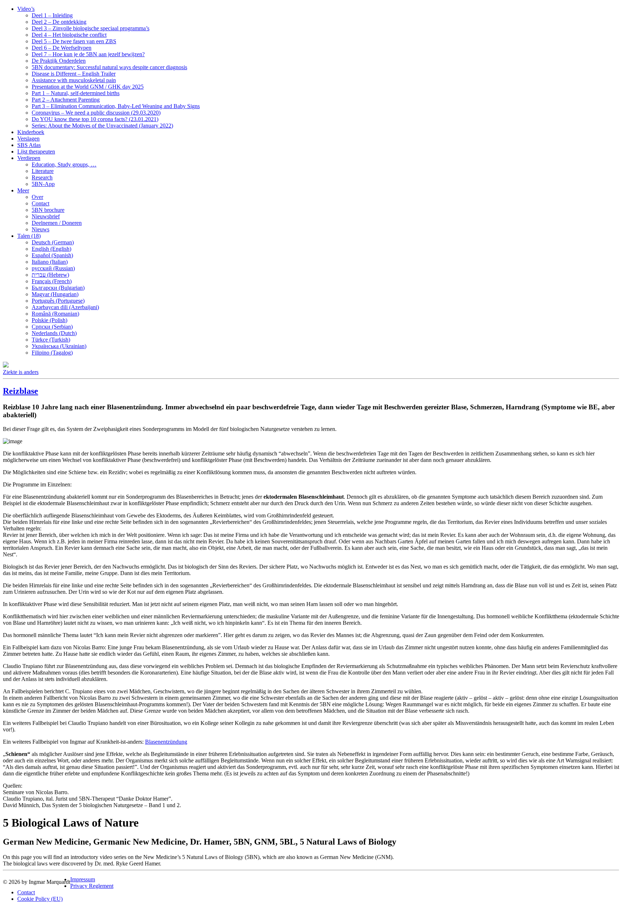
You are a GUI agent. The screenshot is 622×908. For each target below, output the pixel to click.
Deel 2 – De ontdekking (59, 22)
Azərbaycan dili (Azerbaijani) (65, 307)
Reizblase (20, 391)
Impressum (82, 879)
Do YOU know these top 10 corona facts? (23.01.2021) (95, 119)
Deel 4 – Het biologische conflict (69, 35)
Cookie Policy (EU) (40, 899)
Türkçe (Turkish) (51, 340)
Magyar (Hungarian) (55, 294)
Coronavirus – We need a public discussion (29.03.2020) (96, 113)
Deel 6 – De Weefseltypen (61, 48)
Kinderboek (30, 132)
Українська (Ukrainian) (59, 346)
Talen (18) (29, 236)
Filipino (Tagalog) (52, 353)
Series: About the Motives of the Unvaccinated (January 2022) (102, 126)
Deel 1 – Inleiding (52, 15)
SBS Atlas (29, 145)
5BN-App (43, 184)
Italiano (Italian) (50, 262)
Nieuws (40, 229)
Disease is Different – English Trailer (74, 74)
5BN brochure (48, 210)
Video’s (26, 9)
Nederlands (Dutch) (54, 333)
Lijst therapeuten (36, 151)
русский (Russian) (53, 268)
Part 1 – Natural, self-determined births (76, 93)
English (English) (51, 249)
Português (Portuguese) (58, 301)
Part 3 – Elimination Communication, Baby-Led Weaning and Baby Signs (116, 106)
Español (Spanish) (52, 255)
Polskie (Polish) (49, 320)
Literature (43, 171)
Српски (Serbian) (52, 327)
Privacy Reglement (91, 886)
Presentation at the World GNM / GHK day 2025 (88, 87)
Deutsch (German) (53, 242)
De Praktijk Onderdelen (59, 61)
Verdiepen (28, 158)
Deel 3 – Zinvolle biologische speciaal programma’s (90, 28)
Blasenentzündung (166, 742)
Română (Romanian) (55, 314)
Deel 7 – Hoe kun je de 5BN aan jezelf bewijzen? (88, 54)
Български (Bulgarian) (58, 288)
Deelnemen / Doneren (57, 223)
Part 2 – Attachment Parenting (66, 100)
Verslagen (28, 138)
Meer (23, 190)
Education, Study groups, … (64, 164)
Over (37, 197)
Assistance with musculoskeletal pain (74, 80)
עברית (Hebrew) (50, 275)
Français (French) (52, 281)
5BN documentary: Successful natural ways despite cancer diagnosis (109, 67)
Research (42, 177)
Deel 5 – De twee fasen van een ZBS (74, 41)
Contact (40, 203)
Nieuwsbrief (46, 216)
